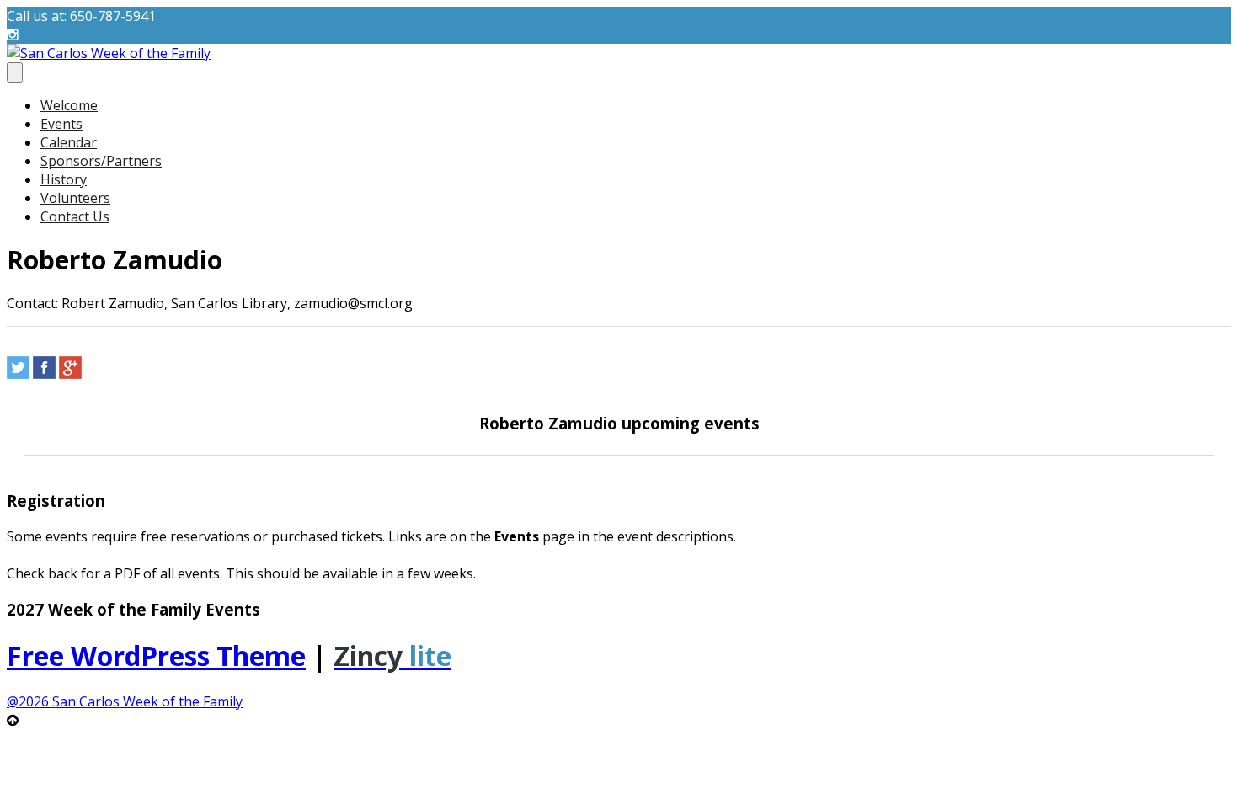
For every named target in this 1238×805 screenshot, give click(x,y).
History (63, 179)
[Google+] (70, 367)
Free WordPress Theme (156, 655)
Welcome (69, 105)
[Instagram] (13, 34)
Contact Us (74, 216)
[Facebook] (44, 367)
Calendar (68, 142)
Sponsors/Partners (101, 161)
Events (61, 124)
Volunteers (75, 198)
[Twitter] (18, 367)
